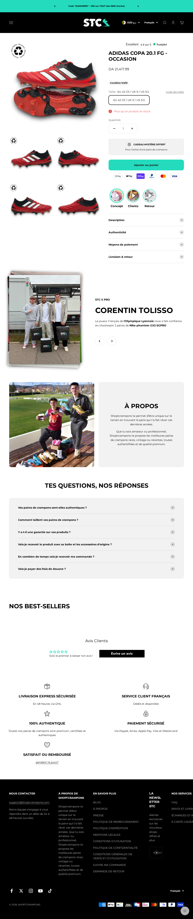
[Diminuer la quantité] (114, 128)
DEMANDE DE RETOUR (108, 871)
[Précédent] (54, 6)
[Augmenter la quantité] (132, 128)
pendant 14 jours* (47, 762)
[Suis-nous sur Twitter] (21, 890)
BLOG (97, 802)
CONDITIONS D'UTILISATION (112, 841)
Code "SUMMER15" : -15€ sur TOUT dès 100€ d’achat (96, 6)
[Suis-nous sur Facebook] (11, 890)
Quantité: (115, 120)
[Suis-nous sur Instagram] (30, 890)
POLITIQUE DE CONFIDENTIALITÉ (115, 847)
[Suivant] (138, 6)
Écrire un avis (122, 653)
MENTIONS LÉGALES (106, 834)
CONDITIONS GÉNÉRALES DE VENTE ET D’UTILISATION (112, 856)
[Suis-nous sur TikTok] (50, 890)
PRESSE (98, 815)
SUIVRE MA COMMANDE (109, 865)
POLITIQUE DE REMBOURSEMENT (116, 821)
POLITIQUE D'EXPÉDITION (110, 828)
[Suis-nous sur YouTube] (40, 890)
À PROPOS (100, 808)
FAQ (174, 802)
